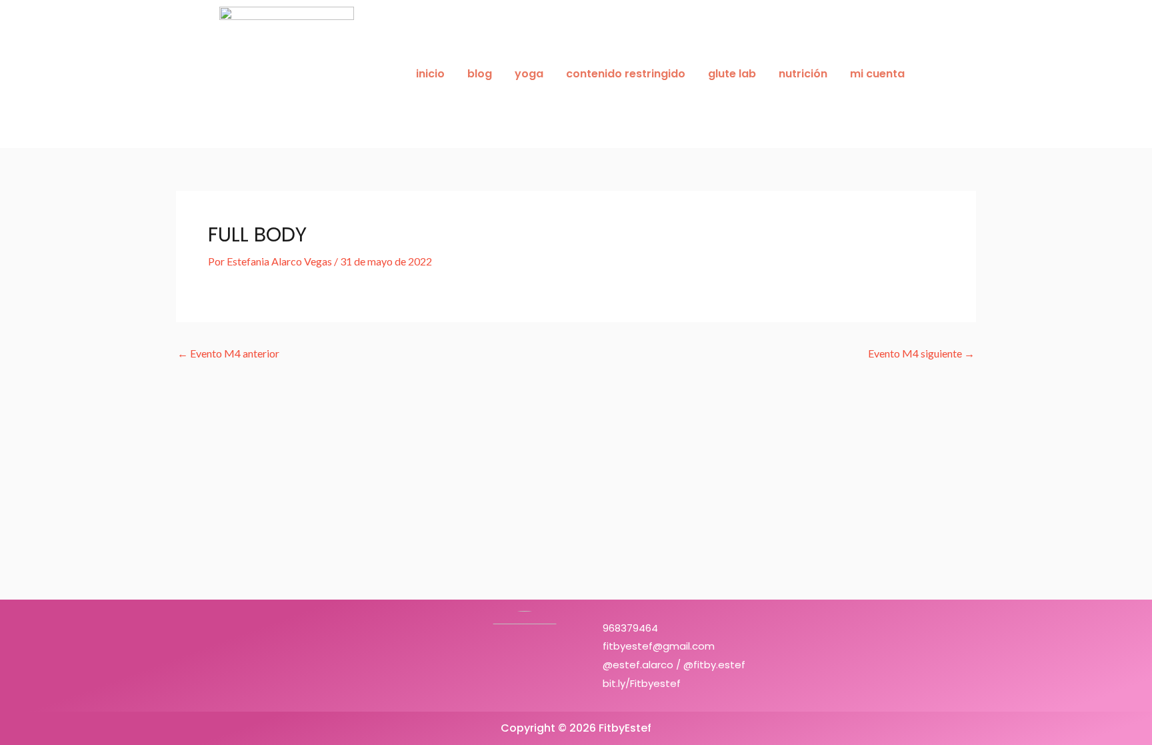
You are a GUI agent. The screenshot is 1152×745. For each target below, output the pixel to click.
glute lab (732, 73)
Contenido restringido (625, 73)
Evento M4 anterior (228, 353)
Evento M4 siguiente (921, 353)
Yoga (529, 73)
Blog (479, 73)
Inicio (430, 73)
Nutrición (803, 73)
